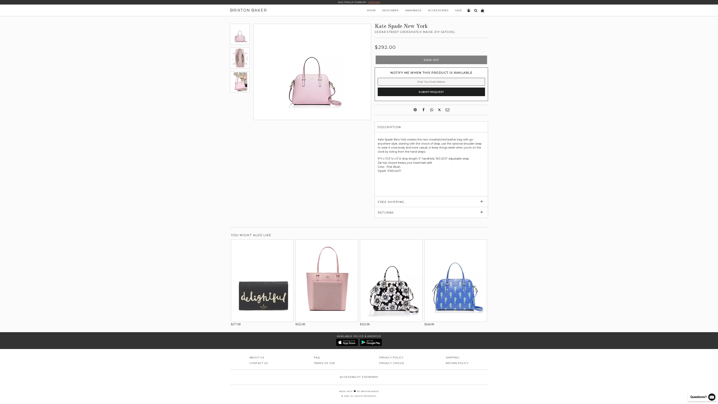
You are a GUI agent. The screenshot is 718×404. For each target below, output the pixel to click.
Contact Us (258, 363)
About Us (256, 357)
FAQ (317, 357)
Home (371, 10)
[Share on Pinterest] (415, 110)
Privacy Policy (391, 357)
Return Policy (457, 363)
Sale (458, 10)
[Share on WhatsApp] (431, 110)
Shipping (452, 357)
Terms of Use (324, 363)
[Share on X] (439, 110)
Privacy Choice (391, 363)
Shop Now (374, 2)
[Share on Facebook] (423, 110)
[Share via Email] (447, 110)
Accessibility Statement (359, 376)
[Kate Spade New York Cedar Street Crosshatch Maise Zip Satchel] (240, 34)
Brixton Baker (248, 10)
